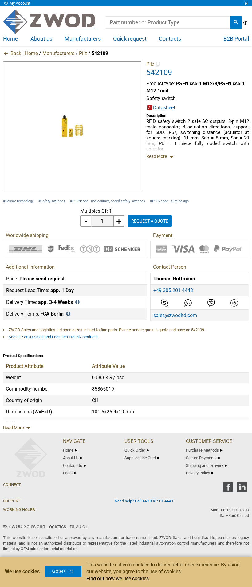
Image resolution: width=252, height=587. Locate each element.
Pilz (83, 53)
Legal (68, 473)
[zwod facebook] (228, 489)
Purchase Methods (202, 450)
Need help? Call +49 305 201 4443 (144, 501)
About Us (71, 458)
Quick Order (134, 450)
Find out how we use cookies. (118, 578)
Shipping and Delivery (204, 465)
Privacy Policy (198, 473)
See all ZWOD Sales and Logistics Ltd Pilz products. (54, 337)
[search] (236, 22)
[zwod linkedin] (242, 489)
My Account (19, 3)
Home (31, 53)
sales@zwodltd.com (175, 315)
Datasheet (164, 108)
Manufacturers (58, 53)
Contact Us (72, 465)
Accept (59, 571)
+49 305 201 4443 (173, 290)
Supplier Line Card (140, 458)
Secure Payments (201, 458)
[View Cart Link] (246, 3)
